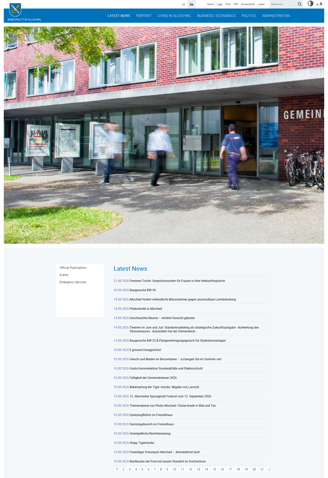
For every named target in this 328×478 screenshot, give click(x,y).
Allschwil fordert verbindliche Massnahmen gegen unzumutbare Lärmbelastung (183, 299)
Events (64, 275)
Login (220, 4)
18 (238, 469)
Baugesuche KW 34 (143, 290)
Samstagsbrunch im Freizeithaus (152, 424)
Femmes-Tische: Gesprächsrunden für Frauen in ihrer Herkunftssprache (177, 281)
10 (174, 469)
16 (222, 469)
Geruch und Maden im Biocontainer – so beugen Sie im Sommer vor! (175, 359)
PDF (236, 4)
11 (182, 469)
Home (210, 4)
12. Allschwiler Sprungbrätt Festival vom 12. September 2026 (170, 396)
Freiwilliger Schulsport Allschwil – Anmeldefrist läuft (165, 452)
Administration (276, 15)
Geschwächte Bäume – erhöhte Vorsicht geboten (162, 318)
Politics (249, 15)
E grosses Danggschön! (145, 350)
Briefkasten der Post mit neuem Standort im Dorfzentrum (168, 461)
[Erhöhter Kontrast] (310, 5)
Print (228, 4)
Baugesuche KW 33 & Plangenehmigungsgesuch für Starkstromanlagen (178, 340)
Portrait (144, 15)
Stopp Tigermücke (142, 443)
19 (246, 469)
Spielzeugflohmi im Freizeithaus (151, 415)
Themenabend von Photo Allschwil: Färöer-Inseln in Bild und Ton (173, 405)
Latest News (119, 15)
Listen (261, 4)
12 (190, 469)
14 (206, 469)
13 (198, 469)
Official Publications (73, 268)
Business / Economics (216, 15)
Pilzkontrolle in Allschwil (146, 309)
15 (214, 469)
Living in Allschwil (174, 15)
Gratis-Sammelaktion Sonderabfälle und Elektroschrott (166, 368)
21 (262, 469)
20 (254, 469)
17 (230, 469)
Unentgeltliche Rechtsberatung (150, 433)
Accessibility (248, 4)
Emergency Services (73, 282)
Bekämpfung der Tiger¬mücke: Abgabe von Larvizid (164, 387)
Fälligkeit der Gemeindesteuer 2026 (153, 378)
